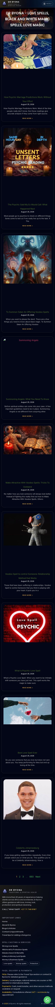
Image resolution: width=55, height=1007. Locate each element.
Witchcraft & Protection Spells (15, 949)
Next (38, 876)
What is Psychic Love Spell (27, 670)
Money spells (21, 963)
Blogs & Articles (8, 928)
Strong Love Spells (10, 946)
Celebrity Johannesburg (27, 848)
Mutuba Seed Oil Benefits (13, 953)
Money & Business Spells (12, 959)
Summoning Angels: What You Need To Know (27, 399)
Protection (34, 963)
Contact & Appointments (12, 932)
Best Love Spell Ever (27, 752)
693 (32, 876)
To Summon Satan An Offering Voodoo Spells (27, 312)
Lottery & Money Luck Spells (13, 956)
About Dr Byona (8, 925)
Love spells (8, 963)
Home (4, 921)
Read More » (27, 118)
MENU (49, 4)
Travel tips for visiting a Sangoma (16, 935)
